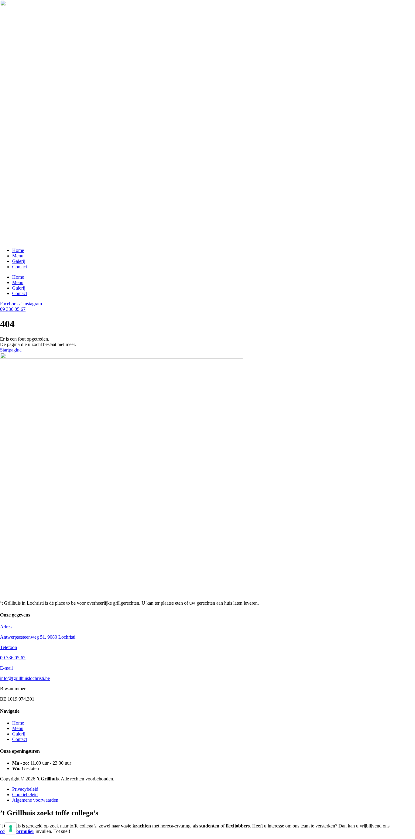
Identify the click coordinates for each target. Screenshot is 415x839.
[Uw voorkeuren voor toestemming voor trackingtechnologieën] (10, 828)
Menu (17, 255)
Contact (19, 266)
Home (18, 250)
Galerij (18, 261)
